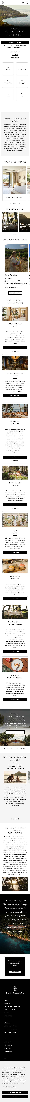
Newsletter (8, 1051)
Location (15, 54)
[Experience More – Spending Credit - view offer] (10, 222)
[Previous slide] (10, 203)
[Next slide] (20, 203)
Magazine (8, 1048)
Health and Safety (10, 1009)
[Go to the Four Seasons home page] (3, 2)
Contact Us (15, 57)
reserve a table (15, 347)
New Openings (9, 1045)
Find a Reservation (11, 1029)
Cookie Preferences (15, 1092)
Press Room (8, 1042)
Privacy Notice (6, 1087)
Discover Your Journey (15, 732)
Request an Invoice (11, 1025)
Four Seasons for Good (12, 1006)
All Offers (15, 234)
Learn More (15, 351)
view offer (7, 229)
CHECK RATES (15, 42)
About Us (7, 1003)
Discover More (15, 292)
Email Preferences (11, 1032)
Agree (15, 1096)
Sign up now (15, 971)
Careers (7, 1012)
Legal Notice (13, 1087)
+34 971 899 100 (15, 51)
